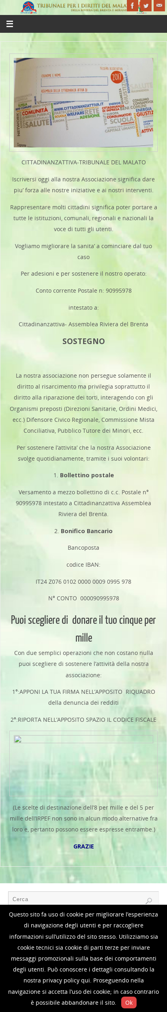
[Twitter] (146, 5)
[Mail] (159, 5)
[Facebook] (132, 5)
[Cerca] (149, 901)
